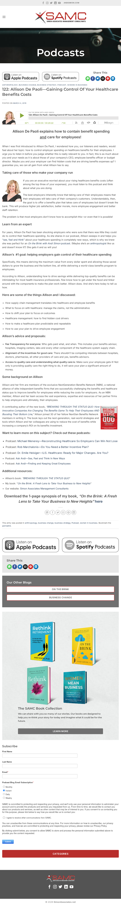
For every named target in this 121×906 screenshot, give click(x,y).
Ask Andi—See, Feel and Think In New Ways (40, 458)
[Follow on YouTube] (59, 3)
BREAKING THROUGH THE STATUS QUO (46, 478)
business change (27, 85)
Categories (60, 853)
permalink (6, 526)
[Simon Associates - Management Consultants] (60, 17)
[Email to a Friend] (102, 78)
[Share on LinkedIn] (113, 78)
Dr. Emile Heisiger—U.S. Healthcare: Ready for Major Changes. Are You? (62, 452)
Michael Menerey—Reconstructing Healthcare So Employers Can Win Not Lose (67, 441)
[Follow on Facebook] (43, 3)
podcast (49, 243)
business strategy (46, 85)
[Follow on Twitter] (51, 3)
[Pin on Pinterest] (108, 78)
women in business (77, 85)
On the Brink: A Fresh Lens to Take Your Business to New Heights (54, 483)
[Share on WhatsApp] (87, 78)
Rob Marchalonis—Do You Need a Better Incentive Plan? (53, 447)
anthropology (10, 85)
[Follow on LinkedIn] (55, 3)
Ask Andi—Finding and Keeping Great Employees (43, 463)
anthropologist (98, 243)
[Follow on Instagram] (47, 3)
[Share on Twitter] (97, 78)
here (99, 501)
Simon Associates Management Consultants (44, 488)
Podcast (61, 85)
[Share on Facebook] (92, 78)
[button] (4, 16)
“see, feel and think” (13, 239)
